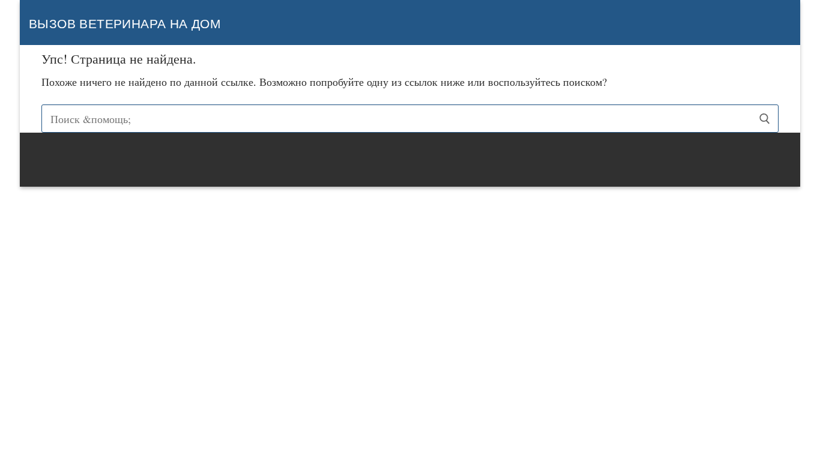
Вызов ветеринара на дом (125, 23)
